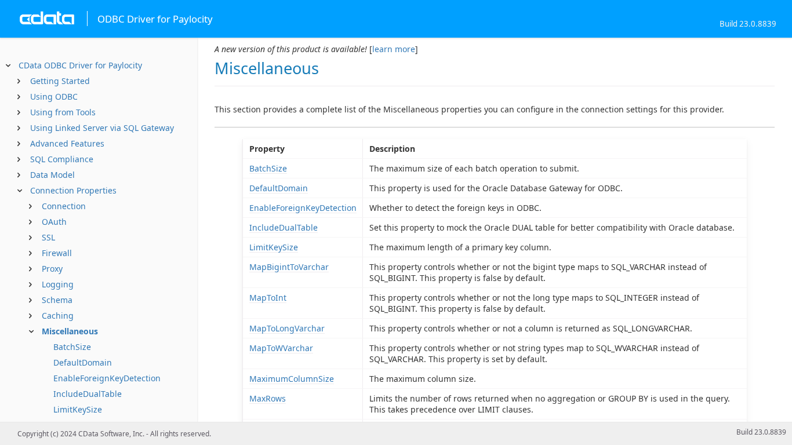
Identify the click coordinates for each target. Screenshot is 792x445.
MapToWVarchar (281, 347)
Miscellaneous (70, 331)
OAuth (54, 221)
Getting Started (60, 80)
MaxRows (267, 398)
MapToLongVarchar (287, 328)
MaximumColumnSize (291, 378)
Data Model (52, 174)
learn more (393, 48)
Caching (58, 315)
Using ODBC (54, 96)
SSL (48, 237)
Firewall (57, 252)
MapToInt (267, 297)
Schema (57, 299)
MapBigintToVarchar (289, 266)
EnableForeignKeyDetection (107, 378)
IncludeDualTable (87, 393)
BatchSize (72, 346)
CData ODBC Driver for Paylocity (80, 65)
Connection (64, 205)
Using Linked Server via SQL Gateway (102, 127)
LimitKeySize (77, 409)
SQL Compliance (61, 159)
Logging (58, 284)
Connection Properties (73, 190)
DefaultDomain (82, 362)
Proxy (52, 268)
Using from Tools (63, 112)
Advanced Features (67, 143)
